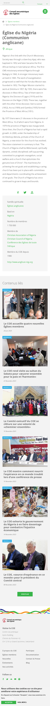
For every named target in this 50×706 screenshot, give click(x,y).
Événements (7, 663)
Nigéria (10, 215)
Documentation (32, 655)
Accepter (8, 702)
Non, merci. (22, 702)
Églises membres (14, 22)
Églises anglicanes (15, 206)
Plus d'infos (9, 698)
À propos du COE (9, 650)
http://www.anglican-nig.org (20, 262)
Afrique (9, 49)
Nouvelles (6, 659)
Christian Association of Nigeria (21, 235)
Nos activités (7, 667)
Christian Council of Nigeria (19, 238)
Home (3, 21)
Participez (30, 650)
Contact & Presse (33, 659)
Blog (28, 663)
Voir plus (25, 594)
